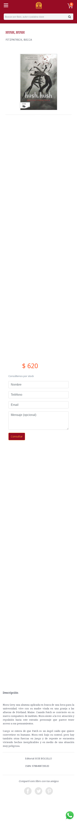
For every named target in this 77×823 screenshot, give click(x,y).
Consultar (17, 436)
